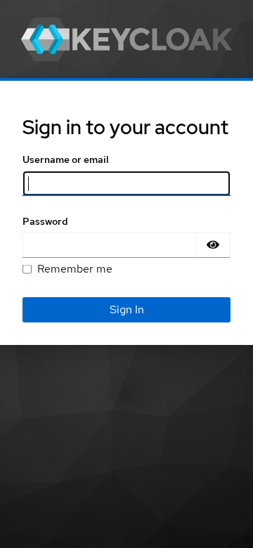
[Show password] (213, 245)
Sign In (127, 309)
